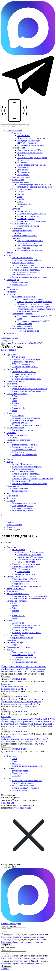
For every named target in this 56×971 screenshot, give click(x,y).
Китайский (22, 167)
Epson (20, 206)
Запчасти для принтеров (28, 216)
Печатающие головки (22, 189)
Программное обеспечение (24, 235)
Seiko (19, 196)
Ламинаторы (18, 179)
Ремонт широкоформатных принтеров (29, 277)
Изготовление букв (21, 223)
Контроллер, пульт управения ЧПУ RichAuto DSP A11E (27, 724)
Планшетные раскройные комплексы (34, 187)
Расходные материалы (22, 231)
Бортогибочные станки (28, 226)
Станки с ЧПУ (18, 148)
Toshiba (20, 199)
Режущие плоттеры (21, 177)
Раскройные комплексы (23, 182)
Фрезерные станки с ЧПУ (29, 150)
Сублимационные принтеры (30, 145)
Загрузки (11, 294)
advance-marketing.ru (21, 808)
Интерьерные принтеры (28, 140)
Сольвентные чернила (27, 243)
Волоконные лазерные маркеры (32, 157)
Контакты (11, 292)
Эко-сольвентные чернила (29, 245)
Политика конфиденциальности (27, 766)
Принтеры (17, 133)
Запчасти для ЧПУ (26, 218)
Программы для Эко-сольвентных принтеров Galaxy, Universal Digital (33, 305)
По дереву (22, 162)
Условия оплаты (19, 284)
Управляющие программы (24, 297)
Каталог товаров (14, 131)
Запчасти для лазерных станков (31, 221)
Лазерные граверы (26, 155)
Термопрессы (23, 571)
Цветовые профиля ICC (23, 326)
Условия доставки (20, 282)
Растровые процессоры (22, 314)
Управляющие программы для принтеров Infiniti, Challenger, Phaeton (34, 300)
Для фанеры (23, 170)
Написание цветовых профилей (27, 260)
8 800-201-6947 (35, 343)
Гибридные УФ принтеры (29, 559)
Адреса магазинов (9, 338)
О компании (12, 289)
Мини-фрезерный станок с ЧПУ (32, 165)
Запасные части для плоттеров (31, 214)
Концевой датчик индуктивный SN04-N (20, 704)
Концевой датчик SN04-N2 (14, 689)
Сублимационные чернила (29, 250)
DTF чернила (23, 248)
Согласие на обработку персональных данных (22, 937)
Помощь (10, 768)
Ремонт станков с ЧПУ (22, 275)
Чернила (16, 238)
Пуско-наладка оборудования (25, 788)
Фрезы (20, 233)
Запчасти (16, 209)
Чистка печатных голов (23, 265)
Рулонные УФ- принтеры (29, 554)
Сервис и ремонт (20, 790)
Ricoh (20, 201)
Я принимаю (24, 935)
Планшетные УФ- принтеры (30, 552)
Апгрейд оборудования (23, 262)
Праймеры (17, 228)
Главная (10, 522)
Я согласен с (24, 940)
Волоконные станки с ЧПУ (30, 152)
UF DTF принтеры (26, 562)
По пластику (23, 160)
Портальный (23, 174)
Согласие (16, 775)
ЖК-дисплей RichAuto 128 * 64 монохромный (22, 671)
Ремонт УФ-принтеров (22, 257)
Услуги (10, 255)
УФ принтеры (23, 135)
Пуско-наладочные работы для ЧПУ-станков (32, 267)
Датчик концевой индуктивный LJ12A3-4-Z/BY (23, 741)
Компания (11, 756)
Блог (9, 287)
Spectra (20, 194)
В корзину (6, 679)
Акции (10, 253)
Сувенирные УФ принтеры (30, 557)
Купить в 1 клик (19, 679)
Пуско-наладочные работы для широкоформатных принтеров (26, 271)
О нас (14, 758)
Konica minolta (24, 204)
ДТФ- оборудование (26, 143)
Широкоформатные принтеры (31, 138)
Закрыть (5, 968)
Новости (16, 761)
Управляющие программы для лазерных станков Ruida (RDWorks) (36, 310)
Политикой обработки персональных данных (22, 942)
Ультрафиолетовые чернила (30, 240)
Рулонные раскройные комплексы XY (35, 184)
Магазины (11, 333)
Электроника (23, 211)
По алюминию (24, 172)
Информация (13, 279)
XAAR (20, 192)
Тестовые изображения (22, 328)
